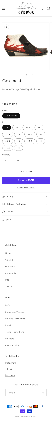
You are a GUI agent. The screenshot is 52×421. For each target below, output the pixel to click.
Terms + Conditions (14, 331)
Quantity (6, 154)
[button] (3, 8)
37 (39, 127)
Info (7, 279)
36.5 (28, 127)
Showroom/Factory (14, 312)
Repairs (9, 325)
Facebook (10, 375)
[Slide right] (32, 75)
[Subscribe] (43, 392)
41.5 (7, 148)
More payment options (26, 187)
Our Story (10, 266)
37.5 (7, 134)
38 (18, 134)
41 (41, 141)
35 (6, 127)
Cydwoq (22, 416)
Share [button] (8, 219)
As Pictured (11, 115)
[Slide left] (20, 75)
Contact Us (10, 273)
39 (41, 134)
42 (18, 148)
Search (8, 286)
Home (8, 253)
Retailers (9, 338)
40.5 (30, 141)
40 (18, 141)
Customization (12, 345)
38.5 (30, 134)
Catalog (9, 259)
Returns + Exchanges (15, 318)
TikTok (8, 368)
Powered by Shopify (31, 416)
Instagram (10, 362)
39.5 (7, 141)
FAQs (7, 305)
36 (17, 127)
